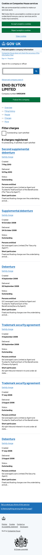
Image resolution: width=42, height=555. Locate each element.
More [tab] (7, 122)
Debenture (8, 266)
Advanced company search (12, 80)
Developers (24, 527)
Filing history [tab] (10, 111)
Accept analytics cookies (21, 24)
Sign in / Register (8, 58)
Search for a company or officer (14, 64)
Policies (4, 524)
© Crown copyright (21, 549)
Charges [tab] (8, 118)
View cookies (21, 36)
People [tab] (7, 115)
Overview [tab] (8, 107)
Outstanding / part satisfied (18, 133)
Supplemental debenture (17, 211)
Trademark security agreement (21, 325)
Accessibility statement (10, 527)
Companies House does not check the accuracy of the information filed (20, 54)
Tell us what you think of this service (15, 504)
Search (36, 71)
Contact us (21, 524)
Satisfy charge (7, 157)
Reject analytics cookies (21, 30)
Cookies (12, 524)
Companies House (14, 531)
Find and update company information (17, 50)
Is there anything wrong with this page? (16, 509)
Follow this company (21, 100)
